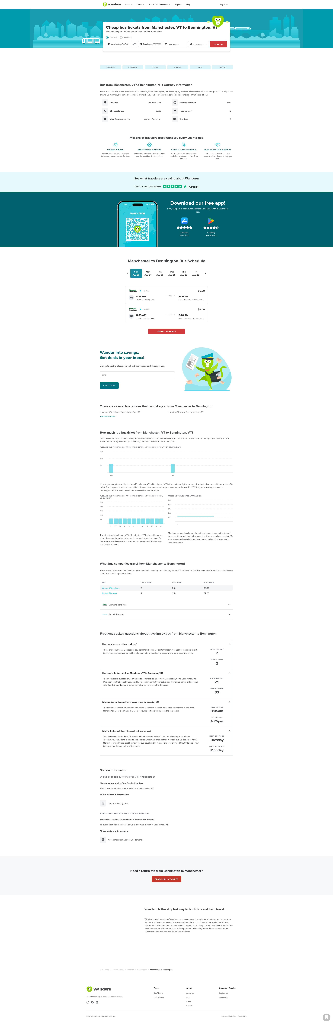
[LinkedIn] (97, 1002)
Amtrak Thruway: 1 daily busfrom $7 (187, 412)
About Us (190, 993)
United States (118, 970)
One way (113, 37)
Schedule (110, 67)
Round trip (128, 37)
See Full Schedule (166, 331)
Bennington (142, 970)
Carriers (177, 67)
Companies (223, 997)
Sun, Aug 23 (173, 44)
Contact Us (223, 993)
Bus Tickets (104, 970)
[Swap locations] (134, 44)
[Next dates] (205, 273)
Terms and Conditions (228, 1016)
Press (188, 1001)
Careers (189, 1005)
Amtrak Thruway (109, 593)
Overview (132, 67)
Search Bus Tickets (166, 879)
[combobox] (118, 44)
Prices (155, 67)
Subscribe (109, 386)
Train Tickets (159, 997)
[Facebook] (92, 1002)
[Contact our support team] (326, 1017)
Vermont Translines (110, 588)
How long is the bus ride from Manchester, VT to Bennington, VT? (132, 673)
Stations (222, 67)
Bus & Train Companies (158, 5)
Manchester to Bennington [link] (161, 970)
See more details (107, 416)
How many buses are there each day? (119, 644)
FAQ (200, 67)
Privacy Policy (242, 1016)
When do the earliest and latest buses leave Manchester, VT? (130, 702)
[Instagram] (87, 1002)
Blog (188, 5)
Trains (139, 5)
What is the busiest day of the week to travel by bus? (126, 731)
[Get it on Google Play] (211, 220)
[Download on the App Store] (184, 220)
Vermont (130, 970)
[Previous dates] (127, 273)
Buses (127, 5)
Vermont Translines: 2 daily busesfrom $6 (121, 412)
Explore (178, 5)
